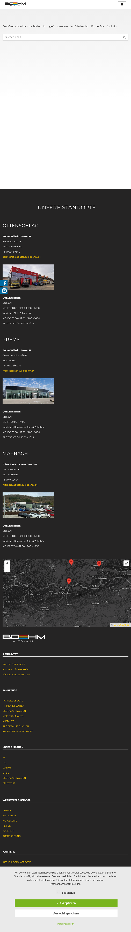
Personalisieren (65, 923)
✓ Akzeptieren (66, 903)
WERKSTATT (9, 815)
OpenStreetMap (121, 625)
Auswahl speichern (66, 913)
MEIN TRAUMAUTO (13, 716)
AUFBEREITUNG (12, 836)
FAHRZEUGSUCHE (13, 700)
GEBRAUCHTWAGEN (14, 710)
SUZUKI (7, 767)
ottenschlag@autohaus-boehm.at (21, 256)
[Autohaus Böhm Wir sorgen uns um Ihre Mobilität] (15, 4)
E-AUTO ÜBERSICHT (14, 664)
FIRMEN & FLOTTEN (14, 705)
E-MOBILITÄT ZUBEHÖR (16, 669)
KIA (4, 757)
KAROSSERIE (10, 820)
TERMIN (7, 810)
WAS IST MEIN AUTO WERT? (18, 731)
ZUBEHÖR (8, 831)
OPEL (6, 772)
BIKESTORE (9, 783)
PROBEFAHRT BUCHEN (16, 726)
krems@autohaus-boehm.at (18, 370)
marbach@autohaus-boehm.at (20, 484)
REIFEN (7, 825)
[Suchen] (124, 37)
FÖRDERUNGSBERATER (16, 674)
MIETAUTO (8, 721)
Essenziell (68, 892)
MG (4, 762)
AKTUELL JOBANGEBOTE (17, 862)
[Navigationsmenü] (122, 4)
